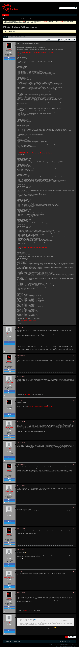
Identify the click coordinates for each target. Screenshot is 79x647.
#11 (73, 528)
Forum (7, 18)
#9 (73, 485)
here (71, 531)
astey (9, 513)
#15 (73, 616)
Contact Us (65, 641)
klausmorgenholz (9, 577)
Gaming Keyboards (31, 18)
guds (27, 320)
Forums (5, 15)
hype (9, 555)
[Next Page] (69, 39)
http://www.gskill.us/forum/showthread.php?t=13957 (40, 406)
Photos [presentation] (22, 37)
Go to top (72, 641)
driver (22, 320)
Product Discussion (13, 18)
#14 (73, 592)
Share (10, 57)
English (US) (16, 641)
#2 (73, 328)
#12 (73, 550)
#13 (73, 571)
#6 (73, 421)
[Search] (75, 8)
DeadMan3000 (9, 382)
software (34, 320)
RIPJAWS (8, 641)
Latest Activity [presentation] (14, 37)
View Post (34, 619)
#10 (73, 507)
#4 (73, 376)
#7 (73, 443)
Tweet (10, 59)
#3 (73, 355)
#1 (73, 43)
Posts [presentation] (6, 37)
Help (60, 641)
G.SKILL (9, 49)
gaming (24, 320)
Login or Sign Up (72, 1)
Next (73, 636)
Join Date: (7, 54)
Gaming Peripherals (22, 18)
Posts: (7, 55)
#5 (73, 400)
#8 (73, 464)
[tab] (5, 37)
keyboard (30, 320)
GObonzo (8, 333)
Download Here (21, 55)
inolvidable (9, 448)
